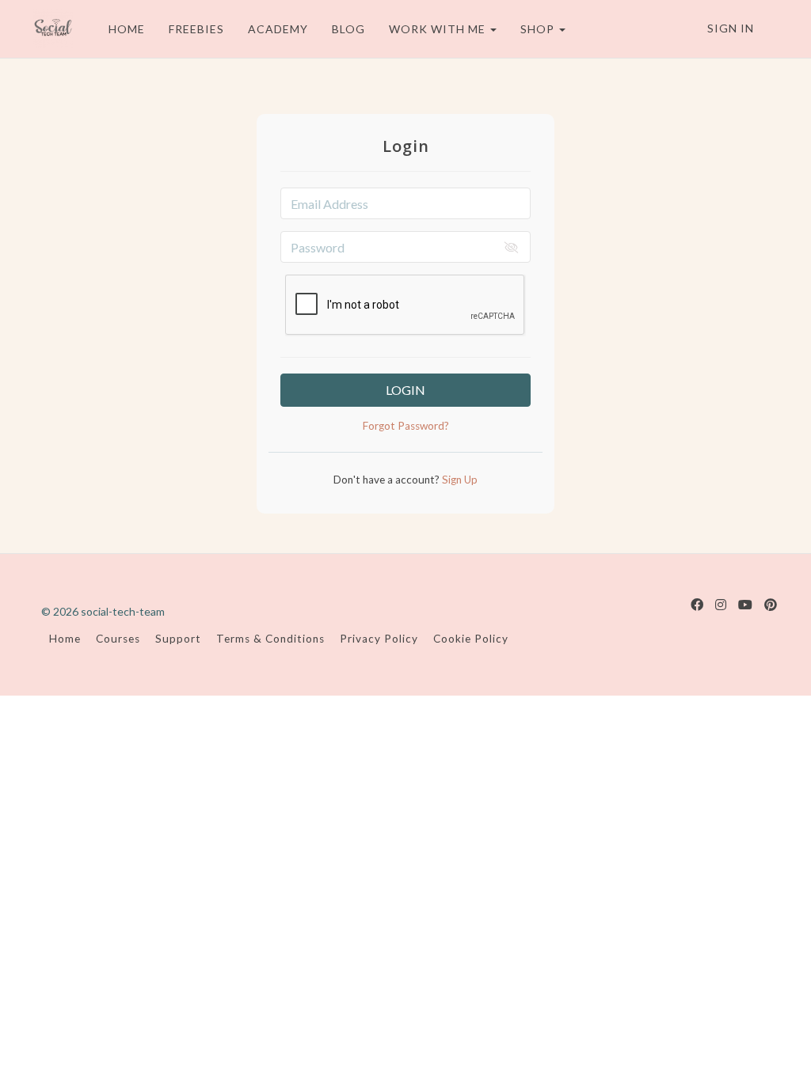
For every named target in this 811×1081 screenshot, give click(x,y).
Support (178, 638)
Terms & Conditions (270, 638)
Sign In (730, 28)
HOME (127, 29)
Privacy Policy (379, 638)
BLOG (348, 29)
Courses (118, 638)
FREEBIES (196, 29)
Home (65, 638)
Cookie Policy (470, 638)
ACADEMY (278, 29)
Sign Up (459, 479)
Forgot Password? (406, 425)
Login (405, 389)
